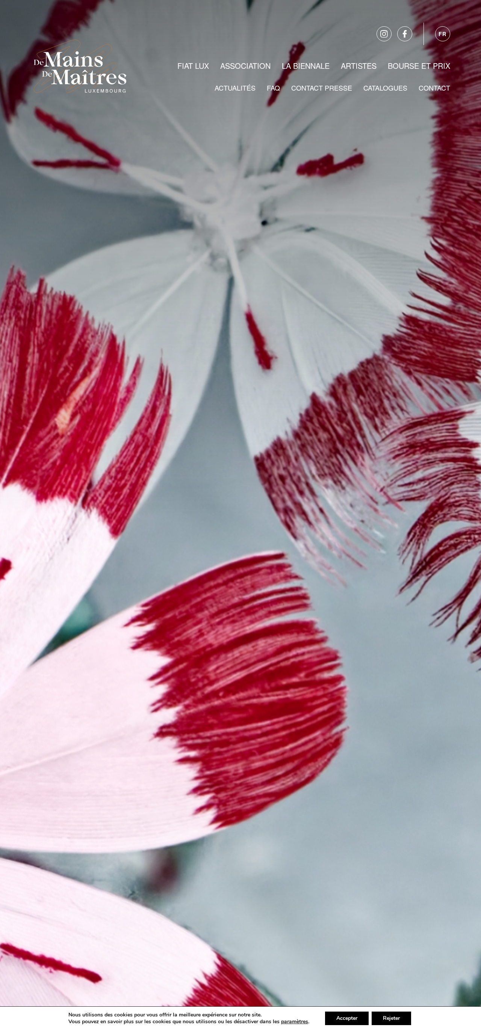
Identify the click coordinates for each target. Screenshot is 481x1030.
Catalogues (385, 87)
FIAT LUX (193, 65)
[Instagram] (384, 33)
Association (245, 65)
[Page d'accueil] (80, 64)
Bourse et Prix (419, 65)
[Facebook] (404, 33)
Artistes (359, 65)
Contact (434, 87)
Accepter (346, 1018)
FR (443, 34)
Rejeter (391, 1018)
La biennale (306, 65)
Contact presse (321, 87)
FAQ (273, 87)
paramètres (294, 1021)
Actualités (235, 87)
